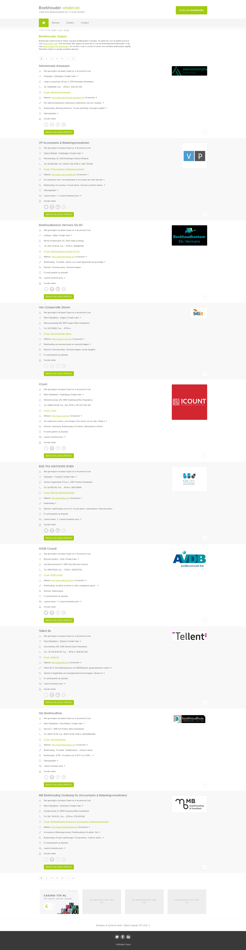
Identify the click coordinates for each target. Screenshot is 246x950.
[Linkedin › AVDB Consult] (58, 612)
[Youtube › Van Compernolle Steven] (63, 366)
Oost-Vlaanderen (51, 641)
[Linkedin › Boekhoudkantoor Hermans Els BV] (58, 289)
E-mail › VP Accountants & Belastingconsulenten (64, 169)
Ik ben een (191, 10)
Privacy (128, 944)
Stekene (63, 641)
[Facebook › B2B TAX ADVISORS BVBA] (52, 530)
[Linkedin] (128, 937)
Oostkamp (64, 806)
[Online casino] (61, 903)
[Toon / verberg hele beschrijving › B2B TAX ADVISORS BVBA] (88, 503)
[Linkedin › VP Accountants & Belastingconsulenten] (58, 207)
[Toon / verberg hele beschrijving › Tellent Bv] (88, 668)
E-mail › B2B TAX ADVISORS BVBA (59, 493)
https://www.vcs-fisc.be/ (61, 339)
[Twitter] (117, 937)
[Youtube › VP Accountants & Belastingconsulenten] (63, 207)
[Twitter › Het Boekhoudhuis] (46, 777)
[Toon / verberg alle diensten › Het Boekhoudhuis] (88, 755)
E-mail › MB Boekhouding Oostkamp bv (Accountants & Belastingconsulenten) (76, 822)
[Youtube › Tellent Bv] (63, 695)
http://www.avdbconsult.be (62, 580)
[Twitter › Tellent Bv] (46, 695)
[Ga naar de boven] (204, 132)
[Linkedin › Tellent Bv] (58, 695)
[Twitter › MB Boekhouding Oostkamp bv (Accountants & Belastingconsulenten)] (46, 859)
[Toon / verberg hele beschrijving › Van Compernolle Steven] (88, 344)
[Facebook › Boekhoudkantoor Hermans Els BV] (52, 289)
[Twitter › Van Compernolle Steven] (46, 366)
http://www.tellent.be (60, 663)
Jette (62, 559)
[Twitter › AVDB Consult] (46, 612)
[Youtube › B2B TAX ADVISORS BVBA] (63, 530)
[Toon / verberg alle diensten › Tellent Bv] (88, 673)
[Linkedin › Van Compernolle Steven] (58, 366)
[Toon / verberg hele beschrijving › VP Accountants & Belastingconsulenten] (88, 179)
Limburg (47, 235)
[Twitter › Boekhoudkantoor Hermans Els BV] (46, 289)
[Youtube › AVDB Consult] (63, 612)
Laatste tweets (51, 196)
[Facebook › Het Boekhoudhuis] (52, 777)
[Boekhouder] (44, 23)
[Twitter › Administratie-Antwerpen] (46, 124)
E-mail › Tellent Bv (51, 657)
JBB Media (120, 944)
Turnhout (58, 477)
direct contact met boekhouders (56, 46)
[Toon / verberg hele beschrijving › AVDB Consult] (88, 585)
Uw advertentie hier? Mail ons (102, 901)
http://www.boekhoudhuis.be (63, 745)
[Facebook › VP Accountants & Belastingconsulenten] (52, 207)
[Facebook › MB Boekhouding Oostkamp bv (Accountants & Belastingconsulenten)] (52, 859)
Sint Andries (65, 723)
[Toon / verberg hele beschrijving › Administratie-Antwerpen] (88, 103)
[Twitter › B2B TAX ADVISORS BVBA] (46, 530)
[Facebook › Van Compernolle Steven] (52, 366)
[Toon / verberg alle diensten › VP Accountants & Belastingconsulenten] (88, 185)
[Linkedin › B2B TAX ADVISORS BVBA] (58, 530)
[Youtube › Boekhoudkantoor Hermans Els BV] (63, 289)
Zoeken (70, 23)
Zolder (55, 235)
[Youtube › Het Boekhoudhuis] (63, 777)
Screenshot (91, 98)
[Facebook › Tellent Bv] (52, 695)
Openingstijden (51, 113)
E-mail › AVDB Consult (53, 575)
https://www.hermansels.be (63, 257)
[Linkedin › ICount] (58, 448)
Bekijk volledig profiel (59, 132)
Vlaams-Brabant (50, 153)
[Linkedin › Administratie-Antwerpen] (58, 124)
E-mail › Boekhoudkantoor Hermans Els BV (62, 251)
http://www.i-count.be (60, 416)
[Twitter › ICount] (46, 448)
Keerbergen (64, 153)
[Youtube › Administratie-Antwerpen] (63, 124)
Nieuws (56, 23)
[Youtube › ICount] (63, 448)
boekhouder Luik (50, 43)
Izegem (63, 318)
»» (73, 59)
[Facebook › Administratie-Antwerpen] (52, 124)
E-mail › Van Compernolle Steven (57, 334)
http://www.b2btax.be (60, 498)
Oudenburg (64, 394)
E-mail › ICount (50, 411)
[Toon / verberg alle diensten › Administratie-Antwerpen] (88, 108)
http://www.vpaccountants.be (63, 175)
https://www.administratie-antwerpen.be (68, 98)
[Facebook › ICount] (52, 448)
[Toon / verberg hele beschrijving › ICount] (88, 421)
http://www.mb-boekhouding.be (64, 827)
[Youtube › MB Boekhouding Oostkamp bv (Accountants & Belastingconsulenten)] (63, 859)
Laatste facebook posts (71, 196)
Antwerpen (48, 76)
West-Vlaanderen (51, 318)
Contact (85, 23)
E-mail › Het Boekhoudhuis (55, 740)
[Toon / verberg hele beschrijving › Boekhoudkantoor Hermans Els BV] (88, 262)
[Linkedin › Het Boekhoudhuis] (58, 777)
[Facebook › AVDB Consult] (52, 612)
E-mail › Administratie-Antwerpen (57, 92)
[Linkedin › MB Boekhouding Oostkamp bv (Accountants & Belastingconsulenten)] (58, 859)
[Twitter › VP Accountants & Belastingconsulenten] (46, 207)
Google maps (71, 76)
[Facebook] (122, 937)
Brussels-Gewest (51, 559)
